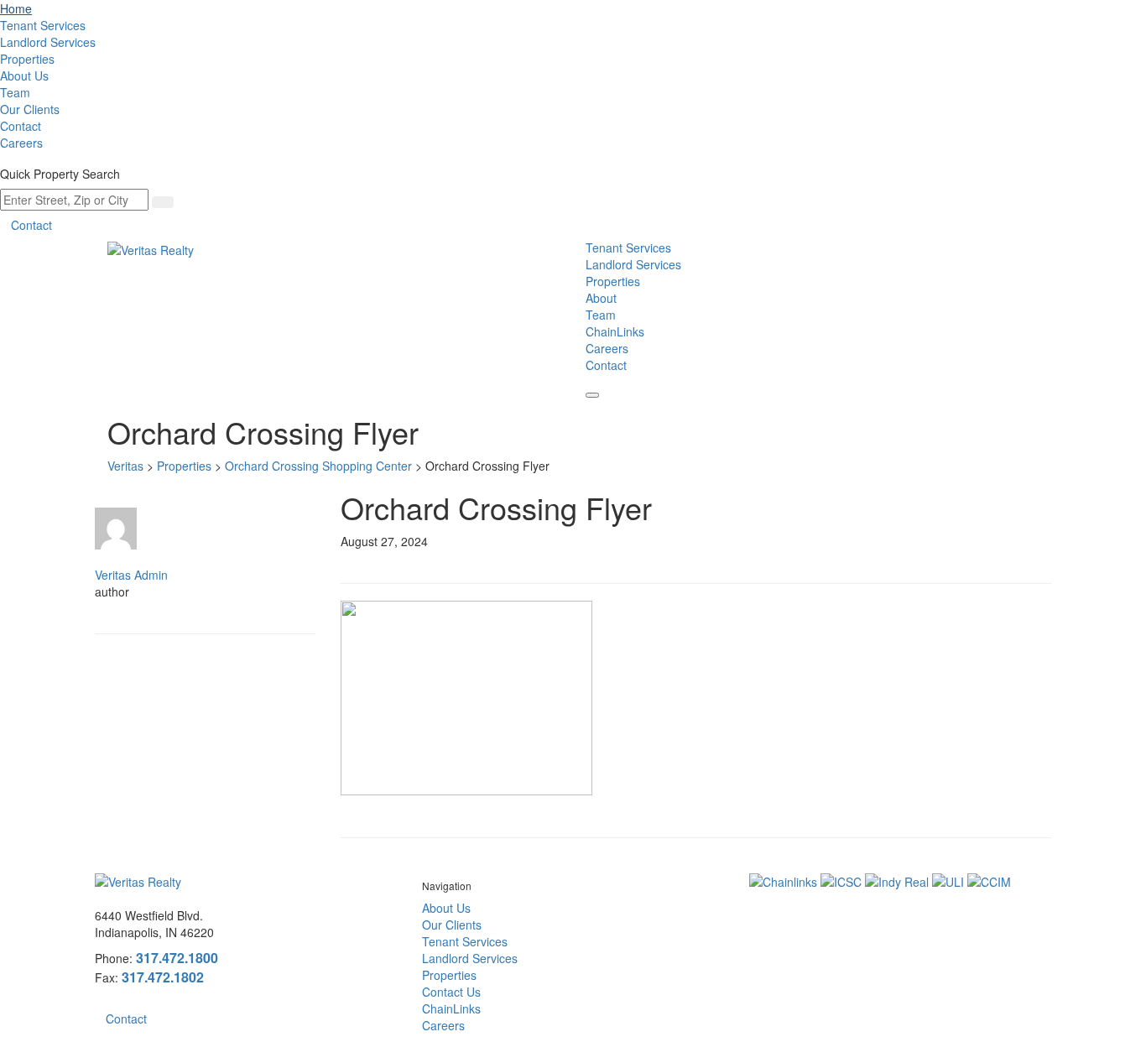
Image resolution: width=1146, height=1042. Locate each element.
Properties (27, 58)
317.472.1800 (177, 957)
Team (15, 92)
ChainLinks (615, 331)
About (601, 297)
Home (16, 8)
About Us (24, 75)
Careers (21, 142)
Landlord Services (48, 42)
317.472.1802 (163, 977)
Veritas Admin (131, 574)
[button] (592, 395)
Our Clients (30, 109)
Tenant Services (43, 25)
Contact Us (451, 991)
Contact (20, 125)
